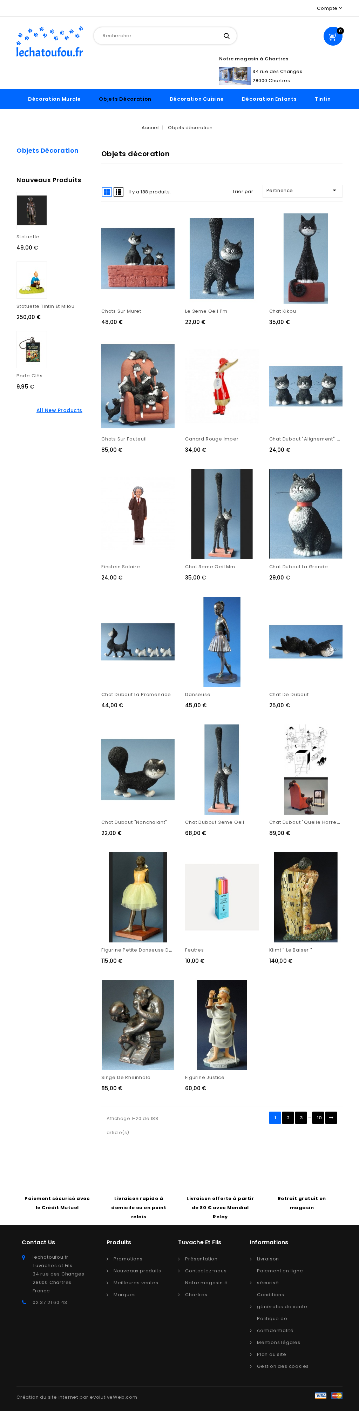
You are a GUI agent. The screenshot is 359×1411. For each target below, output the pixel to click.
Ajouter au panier (145, 256)
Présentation (201, 1259)
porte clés (29, 375)
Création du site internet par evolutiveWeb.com (76, 1397)
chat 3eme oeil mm (210, 566)
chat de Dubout (289, 694)
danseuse (197, 694)
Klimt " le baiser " (290, 950)
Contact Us (38, 1242)
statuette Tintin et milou (45, 306)
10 (319, 1117)
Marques (125, 1294)
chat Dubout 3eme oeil (214, 822)
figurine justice (205, 1077)
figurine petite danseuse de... (138, 950)
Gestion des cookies (283, 1366)
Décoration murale (54, 98)
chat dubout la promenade (136, 694)
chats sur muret (121, 311)
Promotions (128, 1259)
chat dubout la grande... (300, 566)
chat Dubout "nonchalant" (134, 822)
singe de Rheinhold (125, 1077)
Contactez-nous (205, 1270)
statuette (28, 236)
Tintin (323, 98)
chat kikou (282, 311)
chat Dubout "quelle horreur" (306, 822)
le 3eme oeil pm (206, 311)
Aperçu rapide (130, 256)
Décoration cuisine (197, 98)
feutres (194, 950)
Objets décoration (125, 98)
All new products (59, 410)
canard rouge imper (211, 439)
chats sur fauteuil (124, 439)
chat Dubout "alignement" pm (307, 439)
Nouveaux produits (137, 1270)
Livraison (268, 1259)
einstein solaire (120, 566)
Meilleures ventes (136, 1282)
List (118, 192)
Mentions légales (278, 1342)
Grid (106, 192)
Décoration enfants (269, 98)
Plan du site (271, 1354)
